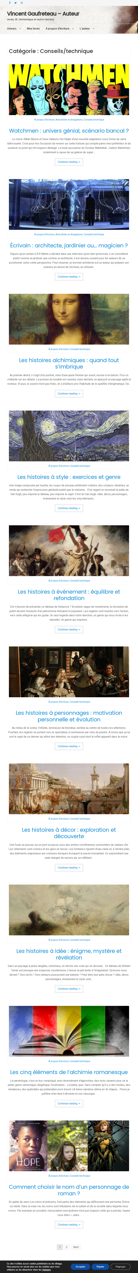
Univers (11, 28)
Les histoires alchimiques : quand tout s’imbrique (69, 363)
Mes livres (33, 28)
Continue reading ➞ (70, 163)
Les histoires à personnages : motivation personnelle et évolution (69, 716)
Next (76, 1247)
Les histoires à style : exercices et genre (69, 477)
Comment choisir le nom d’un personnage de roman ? (69, 1190)
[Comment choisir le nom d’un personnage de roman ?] (69, 1145)
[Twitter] (15, 3)
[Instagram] (22, 3)
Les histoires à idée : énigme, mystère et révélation (69, 954)
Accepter (80, 1266)
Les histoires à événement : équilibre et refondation (69, 595)
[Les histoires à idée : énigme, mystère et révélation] (69, 910)
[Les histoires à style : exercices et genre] (69, 436)
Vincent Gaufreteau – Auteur (43, 13)
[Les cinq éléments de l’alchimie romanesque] (69, 1031)
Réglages (121, 1266)
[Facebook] (9, 3)
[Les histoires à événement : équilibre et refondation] (69, 550)
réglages (46, 1269)
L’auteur (85, 28)
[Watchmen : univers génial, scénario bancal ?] (69, 89)
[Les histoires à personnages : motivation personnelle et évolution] (69, 671)
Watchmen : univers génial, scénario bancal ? (69, 130)
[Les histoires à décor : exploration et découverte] (69, 788)
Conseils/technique (94, 119)
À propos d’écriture (57, 28)
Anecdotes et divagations (69, 119)
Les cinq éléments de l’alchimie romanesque (69, 1072)
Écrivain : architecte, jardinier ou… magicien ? (69, 245)
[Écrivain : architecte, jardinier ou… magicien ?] (69, 204)
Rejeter (100, 1266)
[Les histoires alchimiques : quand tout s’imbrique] (69, 319)
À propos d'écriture (44, 119)
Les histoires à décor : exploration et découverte (69, 833)
